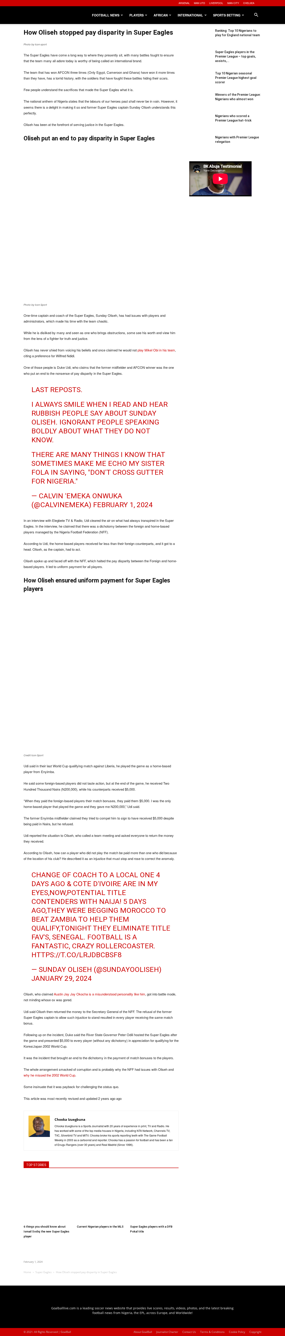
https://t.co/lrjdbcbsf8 (76, 955)
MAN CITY (233, 3)
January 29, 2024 (61, 978)
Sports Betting (226, 15)
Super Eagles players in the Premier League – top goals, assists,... (235, 56)
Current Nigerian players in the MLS (100, 1226)
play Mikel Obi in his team (156, 350)
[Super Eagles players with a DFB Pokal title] (154, 1198)
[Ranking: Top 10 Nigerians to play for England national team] (200, 39)
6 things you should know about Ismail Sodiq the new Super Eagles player (46, 1231)
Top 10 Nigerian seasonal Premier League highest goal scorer (235, 78)
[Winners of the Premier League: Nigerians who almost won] (200, 103)
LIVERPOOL (216, 3)
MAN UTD (199, 3)
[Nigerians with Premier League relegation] (200, 146)
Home (27, 1272)
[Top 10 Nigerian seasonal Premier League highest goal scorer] (200, 82)
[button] (256, 15)
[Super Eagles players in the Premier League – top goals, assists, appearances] (200, 61)
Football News (105, 15)
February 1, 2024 (123, 505)
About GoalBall (143, 1332)
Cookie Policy (237, 1332)
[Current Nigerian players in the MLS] (101, 1198)
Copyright (255, 1332)
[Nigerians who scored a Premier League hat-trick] (200, 125)
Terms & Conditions (212, 1332)
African (161, 15)
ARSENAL (184, 3)
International (190, 15)
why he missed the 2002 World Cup (49, 1075)
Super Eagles (43, 1272)
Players (136, 15)
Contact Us (189, 1332)
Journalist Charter (167, 1332)
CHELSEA (248, 3)
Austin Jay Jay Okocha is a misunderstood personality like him (99, 994)
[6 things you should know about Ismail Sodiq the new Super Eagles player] (48, 1198)
